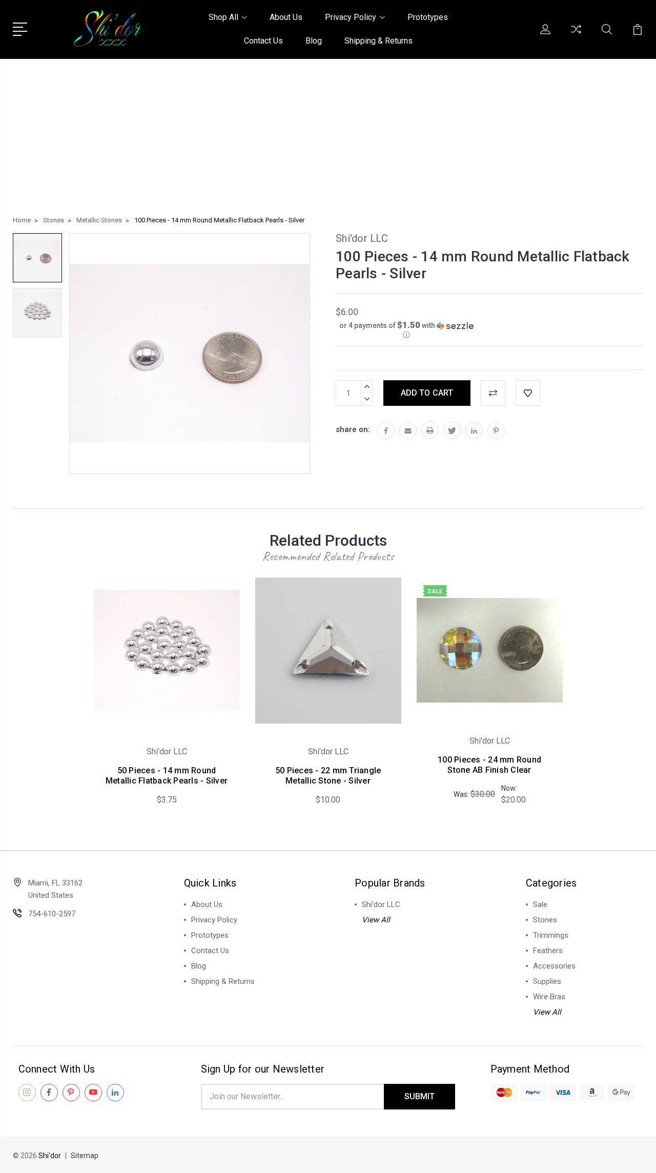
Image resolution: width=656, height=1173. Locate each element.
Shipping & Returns (378, 41)
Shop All (223, 17)
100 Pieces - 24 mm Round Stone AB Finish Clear (489, 765)
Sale (540, 904)
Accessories (554, 966)
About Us (286, 17)
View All (376, 919)
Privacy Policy (350, 17)
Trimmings (550, 935)
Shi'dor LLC (381, 904)
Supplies (547, 981)
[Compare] (576, 35)
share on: (353, 429)
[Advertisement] (328, 136)
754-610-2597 (51, 913)
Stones (545, 919)
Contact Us (263, 41)
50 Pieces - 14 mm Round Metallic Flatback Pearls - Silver (167, 776)
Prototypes (427, 17)
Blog (313, 41)
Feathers (548, 950)
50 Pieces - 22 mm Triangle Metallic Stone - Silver (328, 776)
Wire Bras (549, 996)
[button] (406, 330)
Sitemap (84, 1155)
